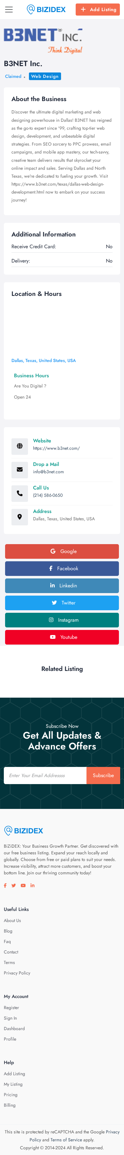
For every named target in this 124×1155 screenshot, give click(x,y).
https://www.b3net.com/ (56, 448)
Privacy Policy (17, 973)
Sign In (10, 1018)
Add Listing (103, 9)
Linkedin (67, 585)
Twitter (67, 602)
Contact (11, 952)
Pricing (10, 1094)
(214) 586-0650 (48, 495)
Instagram (68, 620)
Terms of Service (66, 1140)
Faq (7, 941)
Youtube (68, 637)
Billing (10, 1105)
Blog (8, 931)
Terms (9, 962)
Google (68, 551)
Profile (10, 1039)
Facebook (67, 568)
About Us (12, 920)
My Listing (13, 1084)
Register (11, 1007)
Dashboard (14, 1028)
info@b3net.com (48, 471)
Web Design (45, 76)
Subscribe (103, 775)
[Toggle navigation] (9, 9)
